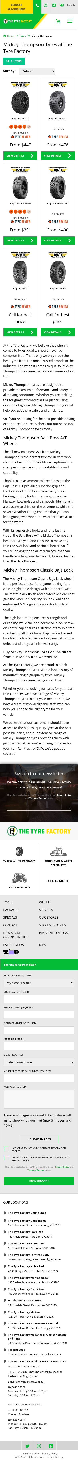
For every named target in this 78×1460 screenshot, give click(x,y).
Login (71, 5)
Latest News (13, 945)
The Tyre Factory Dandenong (27, 1220)
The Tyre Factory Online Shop (27, 1213)
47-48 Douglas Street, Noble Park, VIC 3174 (33, 1271)
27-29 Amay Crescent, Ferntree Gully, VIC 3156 (35, 1354)
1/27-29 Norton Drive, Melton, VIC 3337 (31, 1316)
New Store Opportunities (15, 935)
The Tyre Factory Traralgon (25, 1232)
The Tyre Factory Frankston (26, 1289)
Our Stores (48, 917)
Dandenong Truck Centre (24, 1300)
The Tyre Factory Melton (24, 1312)
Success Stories (52, 925)
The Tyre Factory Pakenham (26, 1243)
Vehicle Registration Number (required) (27, 1071)
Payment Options (53, 933)
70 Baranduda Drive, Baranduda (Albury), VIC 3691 (37, 1343)
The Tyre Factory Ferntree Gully (28, 1255)
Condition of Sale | (31, 1453)
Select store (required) (17, 975)
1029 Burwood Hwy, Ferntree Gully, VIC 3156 (34, 1259)
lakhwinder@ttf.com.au (29, 1381)
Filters (16, 61)
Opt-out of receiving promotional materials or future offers (41, 1159)
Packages (11, 910)
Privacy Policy (64, 794)
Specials (10, 917)
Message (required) (15, 1086)
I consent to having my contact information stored (39, 1150)
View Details (15, 155)
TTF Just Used (16, 1350)
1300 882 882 (20, 1410)
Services (46, 910)
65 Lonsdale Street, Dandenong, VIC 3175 (32, 1305)
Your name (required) (16, 991)
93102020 (18, 1372)
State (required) (13, 1054)
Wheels (45, 902)
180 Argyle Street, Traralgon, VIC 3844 (30, 1236)
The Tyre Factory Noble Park (26, 1266)
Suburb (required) (14, 1038)
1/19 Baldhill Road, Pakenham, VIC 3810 (31, 1248)
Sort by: (9, 71)
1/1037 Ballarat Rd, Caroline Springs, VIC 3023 (34, 1328)
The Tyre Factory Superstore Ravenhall (33, 1323)
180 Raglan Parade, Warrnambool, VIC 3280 (33, 1282)
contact (10, 925)
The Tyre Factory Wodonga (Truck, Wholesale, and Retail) (37, 1336)
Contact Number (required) (20, 1023)
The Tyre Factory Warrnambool (28, 1278)
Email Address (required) (18, 1007)
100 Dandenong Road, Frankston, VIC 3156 (33, 1293)
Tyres (7, 902)
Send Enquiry (39, 1180)
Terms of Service (37, 798)
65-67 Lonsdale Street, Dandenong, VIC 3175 (34, 1225)
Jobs (42, 945)
